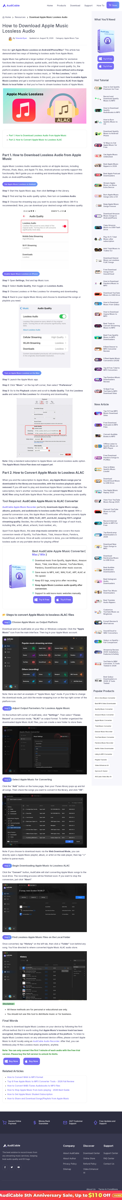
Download (75, 5)
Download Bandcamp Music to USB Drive (111, 558)
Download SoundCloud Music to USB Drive (111, 481)
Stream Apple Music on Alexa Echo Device (110, 185)
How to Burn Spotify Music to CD (110, 122)
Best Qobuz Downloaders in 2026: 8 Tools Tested (110, 680)
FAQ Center (109, 1158)
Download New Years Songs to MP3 (109, 546)
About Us (91, 1189)
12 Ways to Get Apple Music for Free (110, 145)
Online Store (89, 1158)
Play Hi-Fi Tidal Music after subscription (110, 239)
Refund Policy (89, 1164)
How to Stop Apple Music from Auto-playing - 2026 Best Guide (38, 1090)
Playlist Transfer (101, 760)
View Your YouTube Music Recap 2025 (111, 501)
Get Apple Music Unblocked (110, 155)
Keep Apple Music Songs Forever (111, 205)
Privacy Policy (70, 1164)
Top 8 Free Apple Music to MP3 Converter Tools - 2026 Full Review (40, 1081)
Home (50, 5)
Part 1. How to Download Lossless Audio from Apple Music (37, 135)
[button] (42, 599)
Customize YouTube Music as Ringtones (111, 612)
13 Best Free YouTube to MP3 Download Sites (110, 391)
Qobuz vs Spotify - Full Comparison (111, 641)
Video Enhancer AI (102, 765)
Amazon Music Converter (104, 715)
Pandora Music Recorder (104, 743)
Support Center (111, 1153)
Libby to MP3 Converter (103, 754)
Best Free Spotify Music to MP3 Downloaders (110, 337)
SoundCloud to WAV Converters (110, 632)
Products (61, 5)
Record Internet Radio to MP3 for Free (110, 523)
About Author (69, 1158)
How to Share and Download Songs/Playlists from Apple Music (38, 1098)
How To (100, 5)
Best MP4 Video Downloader (105, 703)
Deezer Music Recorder (103, 732)
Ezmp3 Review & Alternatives (110, 622)
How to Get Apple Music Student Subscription (30, 1094)
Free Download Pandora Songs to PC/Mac (111, 457)
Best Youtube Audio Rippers (109, 601)
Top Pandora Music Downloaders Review (111, 379)
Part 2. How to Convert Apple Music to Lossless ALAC (35, 140)
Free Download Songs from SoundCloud (109, 271)
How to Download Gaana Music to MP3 (110, 314)
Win (42, 554)
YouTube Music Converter (104, 737)
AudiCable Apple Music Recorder (19, 507)
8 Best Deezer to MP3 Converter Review (110, 349)
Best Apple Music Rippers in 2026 (110, 165)
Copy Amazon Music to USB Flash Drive (111, 227)
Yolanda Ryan (21, 38)
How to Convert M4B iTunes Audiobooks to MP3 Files (33, 1086)
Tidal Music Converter (103, 726)
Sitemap (67, 1169)
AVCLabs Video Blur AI (103, 776)
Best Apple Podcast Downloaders (111, 174)
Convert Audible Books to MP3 (110, 435)
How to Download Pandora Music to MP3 (111, 283)
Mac (35, 554)
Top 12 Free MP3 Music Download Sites (110, 413)
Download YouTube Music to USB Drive (111, 294)
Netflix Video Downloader (104, 748)
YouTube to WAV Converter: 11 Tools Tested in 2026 (111, 663)
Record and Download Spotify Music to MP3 (111, 98)
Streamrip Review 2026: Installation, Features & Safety (111, 652)
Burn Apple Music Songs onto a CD (111, 196)
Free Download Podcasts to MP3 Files (110, 425)
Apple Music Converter (103, 720)
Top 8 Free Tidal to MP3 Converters (111, 369)
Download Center (91, 1153)
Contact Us (109, 1164)
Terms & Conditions (108, 1189)
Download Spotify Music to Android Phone (111, 133)
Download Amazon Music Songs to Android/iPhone (111, 215)
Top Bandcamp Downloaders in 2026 (110, 534)
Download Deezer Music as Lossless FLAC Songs (111, 260)
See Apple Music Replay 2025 (110, 491)
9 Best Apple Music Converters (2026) (111, 359)
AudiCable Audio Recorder (46, 1041)
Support (88, 5)
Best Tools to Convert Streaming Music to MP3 (111, 325)
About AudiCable (71, 1153)
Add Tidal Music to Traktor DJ (111, 249)
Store (114, 5)
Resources (20, 17)
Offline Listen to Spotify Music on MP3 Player (110, 446)
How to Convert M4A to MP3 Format (25, 1077)
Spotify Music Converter (104, 709)
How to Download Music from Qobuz (111, 303)
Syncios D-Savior (101, 771)
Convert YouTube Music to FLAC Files (110, 511)
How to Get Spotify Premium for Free (111, 88)
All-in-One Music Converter (105, 698)
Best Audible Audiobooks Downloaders (109, 569)
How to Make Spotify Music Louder (109, 469)
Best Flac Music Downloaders (110, 592)
